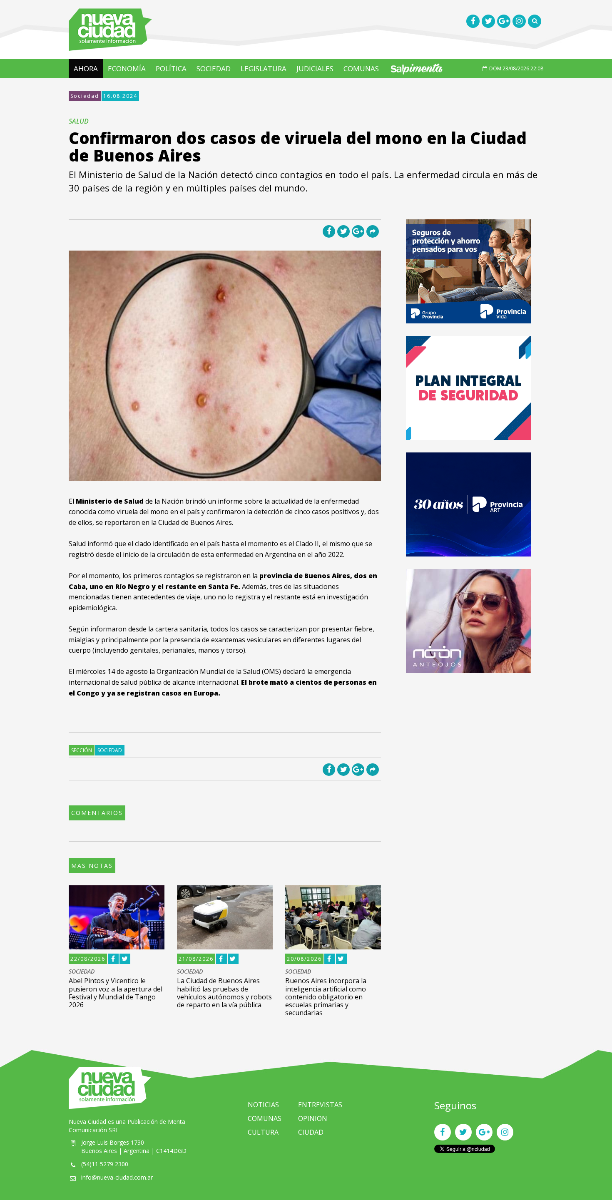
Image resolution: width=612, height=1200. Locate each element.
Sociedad (84, 95)
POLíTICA (171, 68)
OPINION (312, 1118)
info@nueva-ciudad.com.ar (117, 1177)
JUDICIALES (314, 68)
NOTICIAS (263, 1104)
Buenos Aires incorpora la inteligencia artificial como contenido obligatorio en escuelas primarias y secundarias (325, 996)
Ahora (86, 68)
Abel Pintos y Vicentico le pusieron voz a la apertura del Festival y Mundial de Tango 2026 (115, 992)
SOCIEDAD (214, 68)
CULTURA (263, 1132)
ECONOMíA (127, 68)
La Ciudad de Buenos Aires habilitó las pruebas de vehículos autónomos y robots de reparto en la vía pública (224, 992)
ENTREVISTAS (320, 1104)
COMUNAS (361, 68)
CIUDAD (310, 1132)
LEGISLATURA (263, 68)
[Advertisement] (468, 744)
